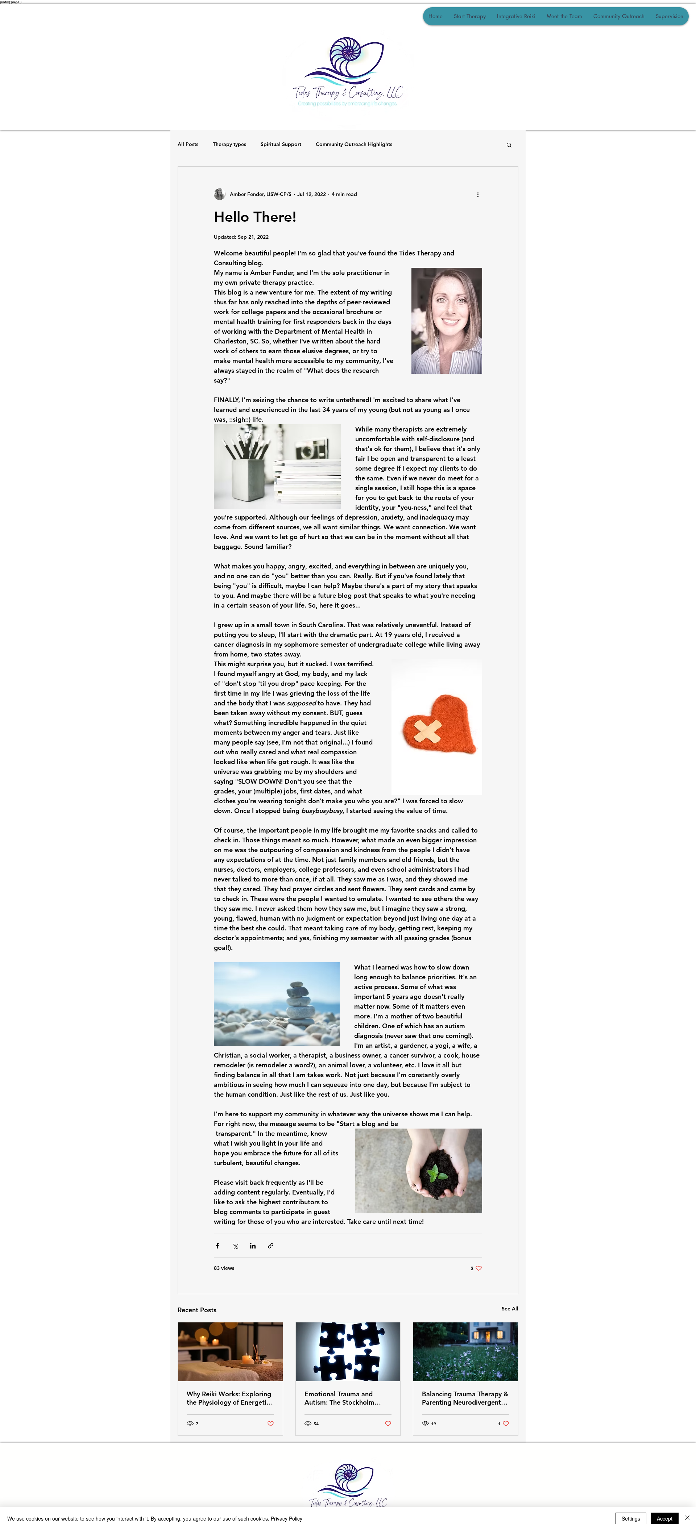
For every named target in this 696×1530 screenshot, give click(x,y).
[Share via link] (270, 1245)
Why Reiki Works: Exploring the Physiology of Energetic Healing (229, 1398)
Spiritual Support (281, 144)
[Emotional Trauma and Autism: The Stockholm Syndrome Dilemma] (348, 1351)
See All (510, 1308)
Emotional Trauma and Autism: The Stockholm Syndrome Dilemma (339, 1398)
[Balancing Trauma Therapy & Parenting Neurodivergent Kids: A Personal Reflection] (465, 1351)
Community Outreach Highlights (354, 144)
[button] (509, 144)
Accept (664, 1518)
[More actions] (477, 194)
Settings (631, 1518)
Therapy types (229, 144)
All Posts (188, 144)
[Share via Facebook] (217, 1245)
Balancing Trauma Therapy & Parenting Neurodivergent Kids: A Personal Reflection (465, 1398)
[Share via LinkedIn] (252, 1245)
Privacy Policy (286, 1518)
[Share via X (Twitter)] (235, 1245)
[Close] (687, 1518)
